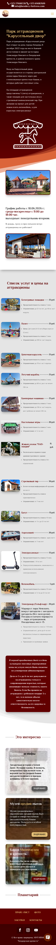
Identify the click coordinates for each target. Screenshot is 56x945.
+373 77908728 (18, 3)
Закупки (19, 920)
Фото (37, 912)
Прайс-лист (22, 912)
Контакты (36, 920)
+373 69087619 (37, 3)
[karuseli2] (28, 257)
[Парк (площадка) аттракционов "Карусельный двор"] (28, 194)
